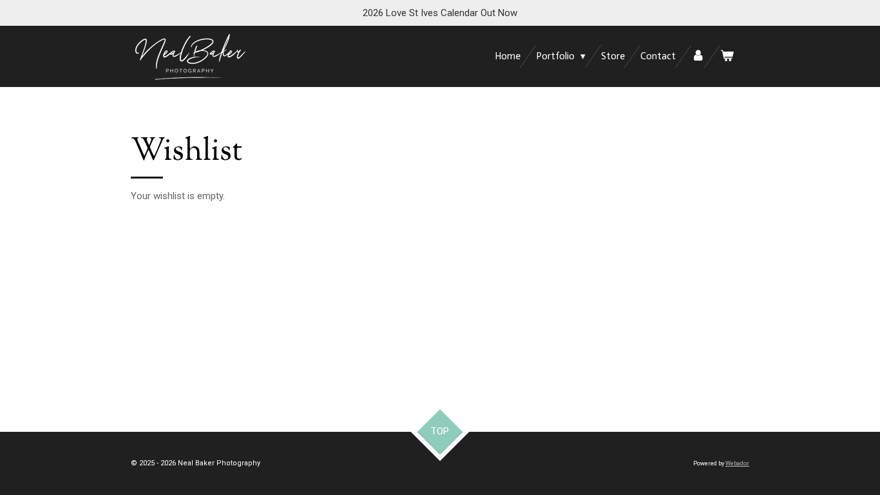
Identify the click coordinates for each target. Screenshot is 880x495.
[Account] (698, 56)
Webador (737, 463)
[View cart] (727, 56)
